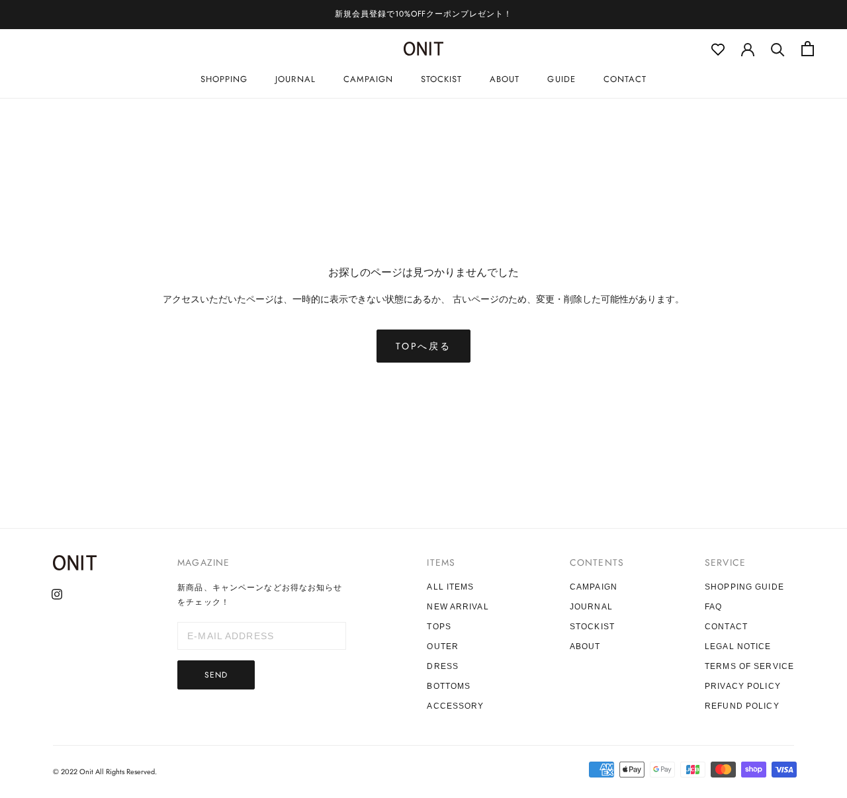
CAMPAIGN (368, 79)
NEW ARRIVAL (457, 606)
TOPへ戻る (423, 346)
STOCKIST (441, 79)
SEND (216, 675)
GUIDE (561, 79)
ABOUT (504, 79)
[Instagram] (57, 593)
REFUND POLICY (742, 706)
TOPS (439, 626)
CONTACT (624, 79)
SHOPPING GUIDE (744, 587)
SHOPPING (224, 79)
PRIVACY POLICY (743, 686)
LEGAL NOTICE (738, 646)
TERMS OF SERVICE (749, 666)
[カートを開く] (807, 48)
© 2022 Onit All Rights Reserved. (105, 771)
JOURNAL (295, 79)
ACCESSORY (455, 706)
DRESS (443, 666)
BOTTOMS (448, 686)
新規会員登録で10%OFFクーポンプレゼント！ (423, 14)
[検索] (778, 49)
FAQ (713, 606)
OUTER (443, 646)
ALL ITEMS (450, 587)
